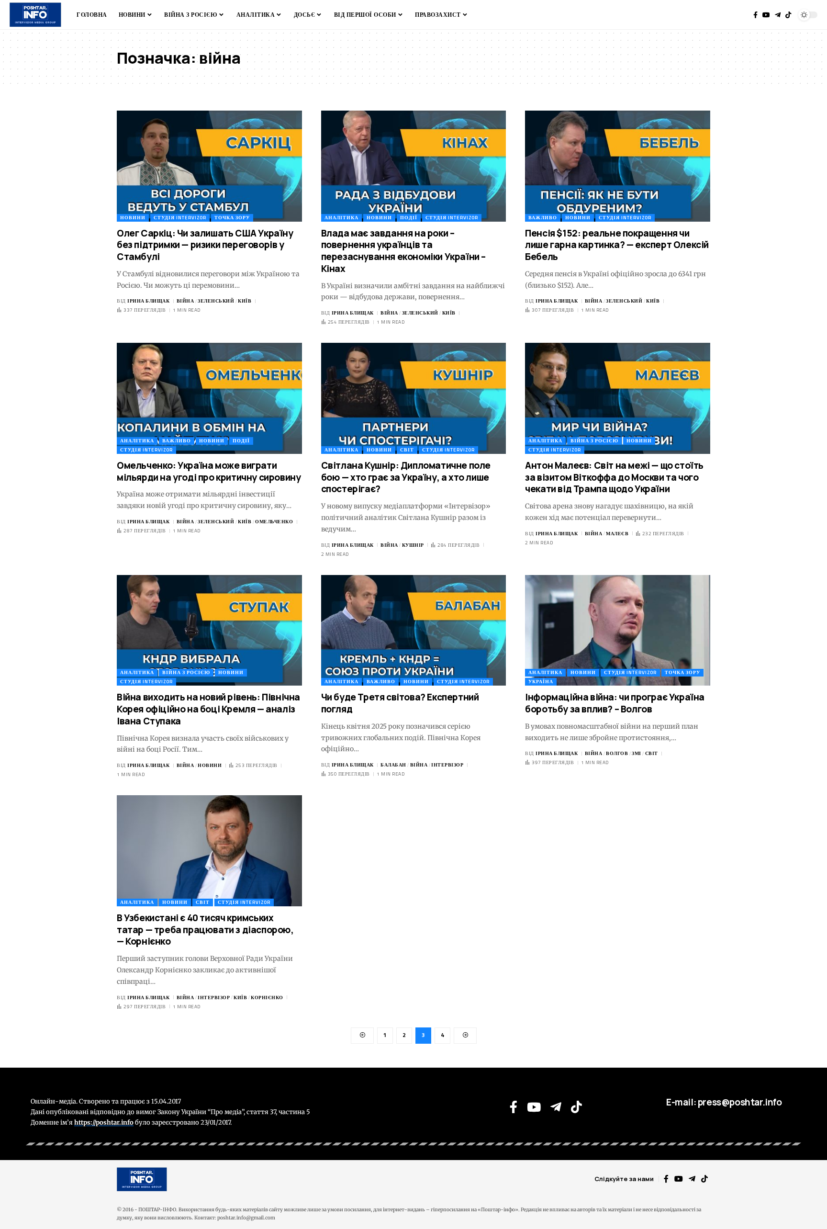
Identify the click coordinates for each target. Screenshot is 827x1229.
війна (185, 300)
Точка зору (232, 217)
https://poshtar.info (104, 1122)
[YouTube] (766, 14)
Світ (407, 449)
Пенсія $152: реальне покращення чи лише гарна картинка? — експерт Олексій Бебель (617, 245)
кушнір (413, 545)
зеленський (216, 300)
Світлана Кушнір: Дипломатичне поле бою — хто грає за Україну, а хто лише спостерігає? (406, 477)
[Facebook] (755, 14)
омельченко (274, 521)
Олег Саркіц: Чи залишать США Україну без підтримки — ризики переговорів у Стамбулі (205, 245)
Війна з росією (594, 440)
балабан (393, 764)
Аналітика (341, 217)
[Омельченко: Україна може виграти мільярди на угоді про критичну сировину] (209, 398)
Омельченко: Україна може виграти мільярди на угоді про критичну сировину (209, 471)
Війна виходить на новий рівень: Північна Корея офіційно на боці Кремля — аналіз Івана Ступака (208, 709)
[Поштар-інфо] (142, 1179)
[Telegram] (777, 14)
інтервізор (447, 764)
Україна (540, 681)
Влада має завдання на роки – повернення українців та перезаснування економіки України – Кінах (403, 251)
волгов (617, 753)
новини (210, 765)
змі (636, 753)
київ (244, 300)
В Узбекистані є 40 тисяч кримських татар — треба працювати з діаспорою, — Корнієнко (205, 929)
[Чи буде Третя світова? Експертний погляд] (413, 630)
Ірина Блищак (148, 300)
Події (408, 217)
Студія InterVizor (180, 217)
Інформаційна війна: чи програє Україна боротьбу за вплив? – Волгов (614, 703)
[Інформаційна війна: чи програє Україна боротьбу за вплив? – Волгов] (617, 630)
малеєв (617, 533)
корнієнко (267, 997)
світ (651, 753)
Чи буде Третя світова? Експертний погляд (400, 703)
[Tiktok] (788, 14)
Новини (132, 217)
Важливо (542, 217)
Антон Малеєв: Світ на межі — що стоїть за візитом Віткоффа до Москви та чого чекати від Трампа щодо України (614, 477)
